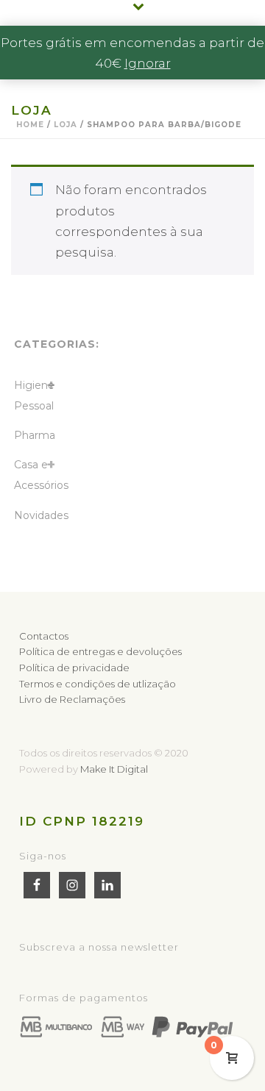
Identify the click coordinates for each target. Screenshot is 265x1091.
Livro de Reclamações (72, 699)
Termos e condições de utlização (97, 684)
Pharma (34, 435)
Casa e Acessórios (41, 475)
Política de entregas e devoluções (100, 651)
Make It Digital (114, 769)
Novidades (41, 515)
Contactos (43, 636)
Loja (65, 124)
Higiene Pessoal (34, 395)
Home (30, 124)
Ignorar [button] (147, 63)
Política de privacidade (74, 667)
